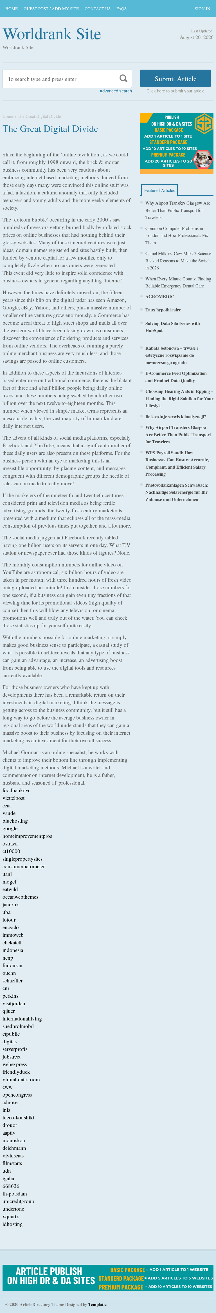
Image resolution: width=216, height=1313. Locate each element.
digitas (10, 1041)
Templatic (97, 1304)
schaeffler (12, 980)
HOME (11, 8)
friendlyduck (16, 1071)
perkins (10, 995)
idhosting (13, 1223)
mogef (9, 881)
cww (8, 1086)
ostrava (10, 843)
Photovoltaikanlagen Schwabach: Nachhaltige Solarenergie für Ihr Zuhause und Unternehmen (176, 492)
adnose (10, 1102)
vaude (9, 812)
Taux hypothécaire (163, 309)
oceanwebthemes (20, 896)
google (10, 828)
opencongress (17, 1094)
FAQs (121, 8)
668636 (11, 1185)
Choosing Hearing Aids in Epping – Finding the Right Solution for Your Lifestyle (179, 398)
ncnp (8, 957)
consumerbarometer (24, 866)
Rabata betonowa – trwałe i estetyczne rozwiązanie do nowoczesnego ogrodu (171, 355)
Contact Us (98, 8)
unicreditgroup (18, 1200)
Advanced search (116, 90)
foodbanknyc (16, 790)
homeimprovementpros (27, 835)
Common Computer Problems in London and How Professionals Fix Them (176, 235)
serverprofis (15, 1048)
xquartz (11, 1216)
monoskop (14, 1140)
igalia (8, 1178)
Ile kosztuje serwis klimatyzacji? (175, 416)
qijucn (9, 1010)
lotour (9, 919)
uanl (7, 873)
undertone (13, 1208)
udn (7, 1170)
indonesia (13, 949)
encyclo (11, 927)
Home (8, 116)
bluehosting (15, 820)
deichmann (14, 1147)
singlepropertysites (22, 858)
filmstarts (12, 1162)
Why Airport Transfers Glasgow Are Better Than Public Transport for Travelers (177, 210)
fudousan (12, 965)
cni (6, 987)
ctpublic (11, 1033)
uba (6, 911)
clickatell (12, 942)
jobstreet (12, 1056)
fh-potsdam (15, 1193)
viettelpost (13, 797)
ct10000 (11, 850)
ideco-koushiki (18, 1117)
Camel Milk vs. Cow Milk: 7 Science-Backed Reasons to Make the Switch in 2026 (179, 260)
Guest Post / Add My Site (51, 8)
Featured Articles (159, 190)
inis (6, 1109)
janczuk (11, 904)
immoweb (13, 934)
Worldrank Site (52, 33)
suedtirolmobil (18, 1025)
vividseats (13, 1155)
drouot (10, 1124)
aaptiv (9, 1132)
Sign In (202, 8)
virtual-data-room (21, 1079)
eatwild (10, 889)
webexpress (15, 1064)
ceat (7, 805)
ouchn (9, 972)
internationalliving (22, 1018)
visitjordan (14, 1003)
